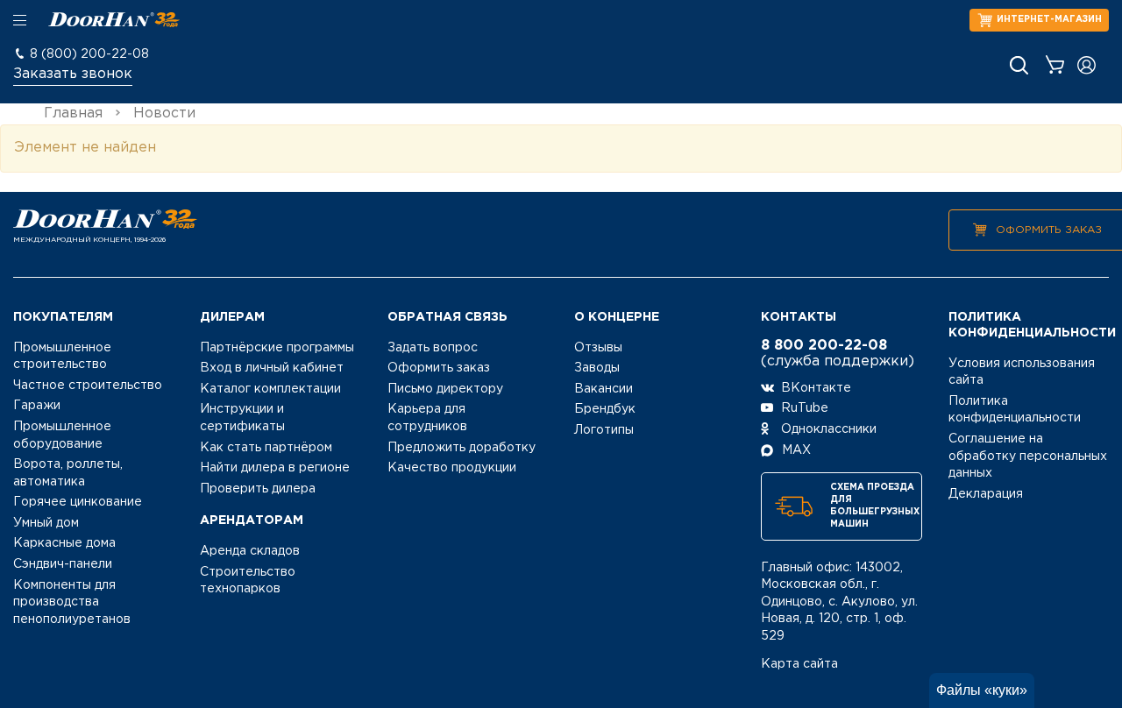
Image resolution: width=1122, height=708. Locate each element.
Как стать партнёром (266, 447)
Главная (73, 113)
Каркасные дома (64, 543)
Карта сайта (799, 664)
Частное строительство (87, 385)
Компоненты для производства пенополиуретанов (72, 602)
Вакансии (603, 389)
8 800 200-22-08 (824, 345)
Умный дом (46, 523)
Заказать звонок (72, 74)
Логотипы (604, 430)
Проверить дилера (258, 489)
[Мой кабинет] (1086, 65)
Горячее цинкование (77, 502)
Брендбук (605, 409)
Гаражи (36, 405)
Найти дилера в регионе (275, 468)
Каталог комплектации (270, 389)
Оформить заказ (1049, 230)
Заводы (597, 368)
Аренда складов (250, 551)
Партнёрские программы (277, 348)
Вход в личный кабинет (272, 368)
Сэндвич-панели (62, 564)
